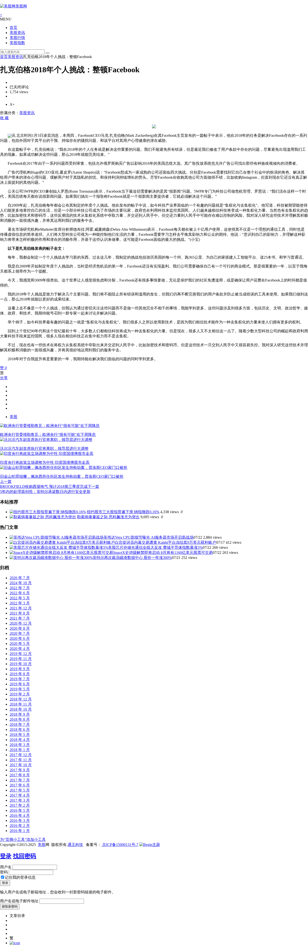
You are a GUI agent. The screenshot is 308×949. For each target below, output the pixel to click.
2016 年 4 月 (20, 815)
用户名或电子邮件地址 (19, 901)
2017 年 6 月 (20, 785)
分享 (4, 378)
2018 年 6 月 (20, 729)
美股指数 (17, 43)
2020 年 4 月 (20, 649)
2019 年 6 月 (20, 684)
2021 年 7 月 (20, 618)
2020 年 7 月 (20, 633)
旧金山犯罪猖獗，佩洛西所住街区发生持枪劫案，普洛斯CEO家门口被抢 (61, 476)
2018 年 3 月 (20, 745)
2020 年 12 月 (21, 623)
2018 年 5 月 (20, 735)
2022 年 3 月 (20, 603)
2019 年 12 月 (21, 654)
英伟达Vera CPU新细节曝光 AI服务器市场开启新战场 (148, 537)
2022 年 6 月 (20, 593)
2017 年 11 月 (21, 760)
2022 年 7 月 (20, 588)
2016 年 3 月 (20, 820)
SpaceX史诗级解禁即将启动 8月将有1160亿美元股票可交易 (163, 552)
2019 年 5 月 (20, 689)
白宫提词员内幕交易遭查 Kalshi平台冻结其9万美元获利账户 (165, 542)
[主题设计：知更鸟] (149, 845)
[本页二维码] (15, 943)
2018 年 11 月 (21, 704)
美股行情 (17, 38)
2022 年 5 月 (20, 598)
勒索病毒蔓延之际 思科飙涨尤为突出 (108, 517)
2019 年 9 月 (20, 669)
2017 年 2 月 (20, 805)
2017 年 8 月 (20, 775)
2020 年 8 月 (20, 628)
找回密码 (24, 856)
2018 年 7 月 (20, 724)
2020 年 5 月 (20, 643)
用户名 (6, 867)
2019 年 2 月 (20, 694)
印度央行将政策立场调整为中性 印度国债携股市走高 (45, 462)
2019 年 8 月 (20, 674)
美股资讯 (17, 33)
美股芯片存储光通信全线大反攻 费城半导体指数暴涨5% (155, 547)
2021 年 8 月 (20, 613)
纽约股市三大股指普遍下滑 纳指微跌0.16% (123, 512)
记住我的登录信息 (20, 877)
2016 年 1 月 (20, 831)
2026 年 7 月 (20, 578)
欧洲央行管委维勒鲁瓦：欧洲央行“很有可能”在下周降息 (48, 434)
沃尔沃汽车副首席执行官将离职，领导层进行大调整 (44, 448)
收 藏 (4, 118)
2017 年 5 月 (20, 790)
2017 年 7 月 (20, 780)
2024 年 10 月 (21, 583)
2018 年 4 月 (20, 740)
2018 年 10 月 (21, 709)
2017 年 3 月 (20, 800)
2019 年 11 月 (21, 659)
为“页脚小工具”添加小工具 (23, 840)
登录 (6, 856)
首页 (13, 28)
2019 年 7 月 (20, 679)
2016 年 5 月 (20, 810)
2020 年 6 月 (20, 638)
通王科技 (75, 845)
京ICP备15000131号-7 (119, 845)
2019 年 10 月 (21, 664)
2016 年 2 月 (20, 826)
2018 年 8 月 (20, 719)
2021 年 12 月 (21, 608)
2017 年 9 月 (20, 770)
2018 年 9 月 (20, 714)
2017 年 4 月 (20, 795)
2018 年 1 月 (20, 750)
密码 (4, 872)
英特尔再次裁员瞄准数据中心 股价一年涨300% (132, 558)
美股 (13, 417)
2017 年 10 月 (21, 765)
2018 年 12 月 (21, 699)
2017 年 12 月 (21, 755)
